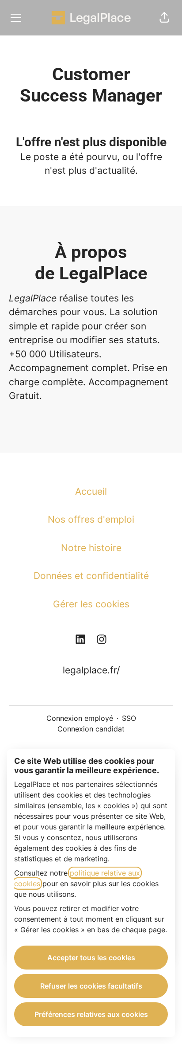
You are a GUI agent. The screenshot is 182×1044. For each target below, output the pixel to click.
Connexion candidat (91, 728)
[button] (164, 17)
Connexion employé (79, 718)
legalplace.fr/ (91, 670)
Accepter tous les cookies (91, 957)
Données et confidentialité (91, 575)
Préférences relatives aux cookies (91, 1014)
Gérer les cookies (91, 604)
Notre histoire (91, 547)
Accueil (91, 491)
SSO (129, 718)
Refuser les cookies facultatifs (91, 985)
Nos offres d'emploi (91, 519)
